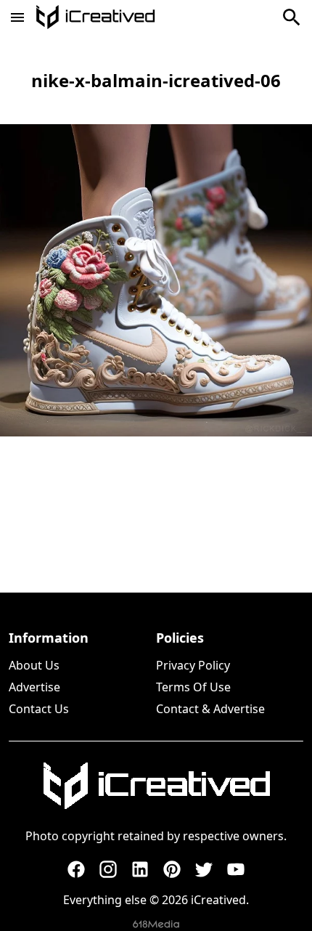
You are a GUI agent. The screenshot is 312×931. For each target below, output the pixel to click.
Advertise (34, 687)
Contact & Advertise (210, 709)
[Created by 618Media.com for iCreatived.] (156, 924)
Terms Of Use (193, 687)
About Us (34, 665)
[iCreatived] (156, 785)
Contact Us (39, 709)
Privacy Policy (193, 665)
